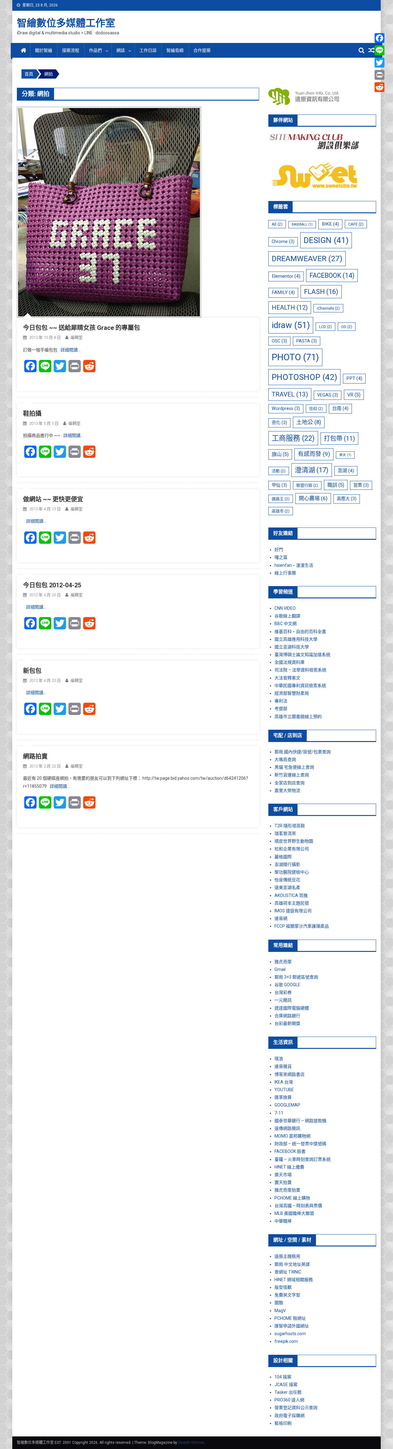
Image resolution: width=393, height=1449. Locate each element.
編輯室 (77, 337)
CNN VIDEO (285, 608)
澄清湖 (312, 470)
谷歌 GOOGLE (287, 984)
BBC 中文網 (285, 623)
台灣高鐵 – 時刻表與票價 (298, 1205)
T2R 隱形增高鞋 (289, 825)
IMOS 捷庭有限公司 (293, 910)
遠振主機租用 (287, 1256)
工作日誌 (148, 50)
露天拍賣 (283, 1182)
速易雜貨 (283, 1066)
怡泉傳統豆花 (287, 879)
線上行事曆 (285, 572)
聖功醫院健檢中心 (291, 872)
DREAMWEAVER (307, 258)
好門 (278, 549)
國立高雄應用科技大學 (295, 639)
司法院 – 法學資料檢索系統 (300, 669)
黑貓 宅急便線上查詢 (294, 767)
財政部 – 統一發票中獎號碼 (300, 1143)
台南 (340, 408)
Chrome (283, 241)
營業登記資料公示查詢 (295, 1407)
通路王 (281, 499)
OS (346, 326)
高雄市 (281, 511)
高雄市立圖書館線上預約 (298, 716)
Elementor (286, 276)
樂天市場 (283, 1174)
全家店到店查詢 (289, 782)
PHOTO (295, 357)
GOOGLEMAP (287, 1105)
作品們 (95, 50)
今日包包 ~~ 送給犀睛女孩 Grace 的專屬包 (81, 327)
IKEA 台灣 (283, 1082)
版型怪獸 (283, 1287)
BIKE (330, 224)
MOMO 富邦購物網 (292, 1136)
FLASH (321, 292)
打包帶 (339, 438)
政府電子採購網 (289, 1415)
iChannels (328, 308)
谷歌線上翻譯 (287, 615)
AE (277, 224)
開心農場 (313, 498)
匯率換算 (283, 1097)
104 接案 (282, 1376)
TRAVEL (290, 394)
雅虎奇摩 (283, 961)
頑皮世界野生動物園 (293, 841)
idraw (291, 325)
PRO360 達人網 (289, 1399)
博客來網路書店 (289, 1074)
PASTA (306, 340)
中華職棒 (283, 1221)
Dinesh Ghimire (191, 1442)
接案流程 (70, 50)
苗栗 (361, 485)
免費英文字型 (287, 1295)
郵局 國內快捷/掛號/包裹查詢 (302, 751)
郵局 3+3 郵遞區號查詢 (296, 977)
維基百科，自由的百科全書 (300, 631)
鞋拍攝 (32, 413)
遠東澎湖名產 (287, 887)
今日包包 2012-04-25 (52, 585)
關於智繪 (43, 50)
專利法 (280, 700)
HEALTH (290, 307)
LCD (325, 326)
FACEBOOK (331, 275)
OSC (279, 340)
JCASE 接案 (286, 1384)
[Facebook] (379, 38)
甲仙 (279, 485)
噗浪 (278, 1058)
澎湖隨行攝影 (287, 864)
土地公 (308, 422)
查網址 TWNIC (287, 1271)
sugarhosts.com (290, 1333)
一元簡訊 (283, 1000)
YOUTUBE (284, 1089)
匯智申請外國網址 (291, 1325)
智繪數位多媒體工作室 (66, 23)
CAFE (356, 224)
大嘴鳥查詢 (285, 759)
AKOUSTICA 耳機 (291, 895)
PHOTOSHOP (304, 377)
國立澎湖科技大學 (291, 646)
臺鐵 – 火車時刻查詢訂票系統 (302, 1159)
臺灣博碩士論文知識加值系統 (302, 654)
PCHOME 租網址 (290, 1318)
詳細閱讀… (70, 349)
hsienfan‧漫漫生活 (293, 565)
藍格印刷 (283, 1423)
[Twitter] (379, 62)
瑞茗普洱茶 (285, 833)
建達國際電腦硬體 (291, 1008)
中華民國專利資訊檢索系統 (300, 685)
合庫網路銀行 (287, 1015)
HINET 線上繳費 (289, 1167)
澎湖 (346, 470)
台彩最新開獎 (287, 1023)
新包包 (32, 670)
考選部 (280, 708)
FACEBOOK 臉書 (289, 1151)
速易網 (280, 918)
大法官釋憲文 (287, 677)
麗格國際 (283, 856)
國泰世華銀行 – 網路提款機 (300, 1120)
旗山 (280, 454)
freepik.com (286, 1341)
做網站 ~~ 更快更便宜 (53, 499)
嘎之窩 (280, 557)
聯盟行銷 (307, 485)
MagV (280, 1310)
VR (353, 395)
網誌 (120, 50)
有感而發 (314, 454)
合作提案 (202, 50)
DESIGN (326, 240)
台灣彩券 (283, 992)
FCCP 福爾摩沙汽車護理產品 (301, 926)
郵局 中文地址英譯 (292, 1264)
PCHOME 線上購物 (292, 1198)
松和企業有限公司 (291, 848)
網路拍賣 (35, 756)
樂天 (345, 455)
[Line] (379, 50)
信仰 (316, 408)
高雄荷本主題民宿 (291, 903)
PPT (354, 378)
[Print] (379, 75)
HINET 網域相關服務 (293, 1279)
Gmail (280, 969)
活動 (279, 471)
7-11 (278, 1113)
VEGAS (327, 394)
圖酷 (278, 1302)
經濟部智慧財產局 (291, 693)
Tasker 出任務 (288, 1392)
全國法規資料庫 (289, 662)
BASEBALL (302, 224)
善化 (279, 422)
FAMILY (283, 292)
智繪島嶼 (175, 50)
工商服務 (293, 438)
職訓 (335, 485)
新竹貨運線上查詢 (291, 774)
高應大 (346, 498)
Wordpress (286, 408)
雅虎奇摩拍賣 (287, 1190)
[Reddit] (379, 87)
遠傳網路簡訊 (287, 1128)
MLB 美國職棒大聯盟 (294, 1213)
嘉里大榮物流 (287, 790)
